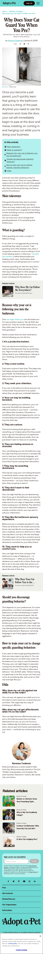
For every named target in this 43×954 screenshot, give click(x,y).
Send (34, 861)
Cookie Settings (21, 950)
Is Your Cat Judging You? (27, 839)
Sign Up (29, 3)
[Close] (40, 936)
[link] (33, 872)
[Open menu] (38, 3)
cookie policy (12, 943)
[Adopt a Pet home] (9, 3)
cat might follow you (15, 319)
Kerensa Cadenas (15, 40)
